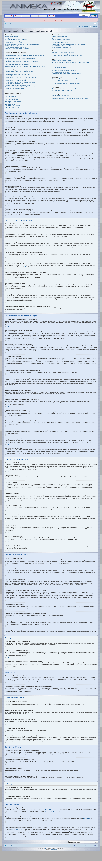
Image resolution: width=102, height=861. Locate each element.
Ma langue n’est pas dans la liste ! (13, 60)
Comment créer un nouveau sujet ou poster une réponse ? (19, 71)
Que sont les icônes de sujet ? (12, 107)
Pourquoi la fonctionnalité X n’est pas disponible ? (64, 97)
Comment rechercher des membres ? (61, 72)
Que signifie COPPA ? (10, 38)
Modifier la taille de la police (95, 23)
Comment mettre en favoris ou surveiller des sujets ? (64, 80)
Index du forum (11, 23)
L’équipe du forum (52, 845)
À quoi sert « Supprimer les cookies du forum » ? (17, 48)
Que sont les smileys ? (10, 98)
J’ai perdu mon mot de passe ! (12, 45)
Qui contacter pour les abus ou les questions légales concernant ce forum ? (70, 98)
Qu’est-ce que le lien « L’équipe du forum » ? (62, 47)
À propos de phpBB (49, 811)
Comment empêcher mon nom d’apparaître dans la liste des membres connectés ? (25, 55)
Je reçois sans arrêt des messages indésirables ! (64, 54)
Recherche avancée (92, 16)
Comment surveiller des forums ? (60, 82)
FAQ (80, 26)
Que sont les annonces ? (11, 102)
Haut (8, 123)
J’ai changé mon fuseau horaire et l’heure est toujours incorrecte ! (21, 58)
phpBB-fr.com (54, 849)
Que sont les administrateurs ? (59, 36)
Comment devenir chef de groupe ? (60, 42)
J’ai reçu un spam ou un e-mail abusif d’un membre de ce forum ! (67, 55)
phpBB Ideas (86, 818)
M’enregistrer (86, 26)
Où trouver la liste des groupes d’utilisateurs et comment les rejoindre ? (69, 41)
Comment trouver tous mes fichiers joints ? (62, 90)
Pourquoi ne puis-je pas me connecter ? (14, 42)
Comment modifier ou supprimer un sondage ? (16, 79)
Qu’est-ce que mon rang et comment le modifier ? (17, 64)
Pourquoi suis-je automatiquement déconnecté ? (16, 47)
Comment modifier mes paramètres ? (14, 54)
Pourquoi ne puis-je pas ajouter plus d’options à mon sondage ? (20, 77)
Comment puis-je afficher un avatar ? (14, 63)
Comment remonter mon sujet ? (12, 89)
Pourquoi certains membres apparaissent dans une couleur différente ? (69, 44)
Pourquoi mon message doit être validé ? (15, 88)
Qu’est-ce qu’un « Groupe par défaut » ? (61, 45)
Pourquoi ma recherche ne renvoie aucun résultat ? (64, 69)
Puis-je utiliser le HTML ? (11, 96)
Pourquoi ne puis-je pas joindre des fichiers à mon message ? (20, 82)
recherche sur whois (16, 829)
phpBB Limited (49, 809)
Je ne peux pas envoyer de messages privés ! (63, 52)
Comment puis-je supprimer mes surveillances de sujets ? (66, 83)
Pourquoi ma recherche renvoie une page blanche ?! (64, 70)
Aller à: (66, 842)
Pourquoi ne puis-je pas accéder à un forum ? (16, 80)
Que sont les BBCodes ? (11, 95)
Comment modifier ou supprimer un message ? (16, 73)
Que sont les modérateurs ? (58, 38)
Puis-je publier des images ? (12, 99)
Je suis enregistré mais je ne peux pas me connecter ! (18, 41)
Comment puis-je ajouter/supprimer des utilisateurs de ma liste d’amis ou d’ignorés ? (72, 62)
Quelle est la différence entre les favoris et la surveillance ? (66, 78)
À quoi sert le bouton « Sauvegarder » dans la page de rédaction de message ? (24, 86)
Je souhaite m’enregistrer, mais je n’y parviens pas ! (17, 39)
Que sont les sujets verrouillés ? (13, 105)
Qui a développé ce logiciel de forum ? (61, 95)
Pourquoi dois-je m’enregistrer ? (13, 36)
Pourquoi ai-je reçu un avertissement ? (14, 83)
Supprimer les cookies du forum (65, 845)
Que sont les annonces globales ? (13, 101)
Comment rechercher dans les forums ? (61, 67)
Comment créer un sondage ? (12, 76)
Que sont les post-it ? (10, 104)
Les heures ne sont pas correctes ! (13, 57)
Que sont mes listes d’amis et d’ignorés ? (62, 60)
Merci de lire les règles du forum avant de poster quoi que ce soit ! (51, 20)
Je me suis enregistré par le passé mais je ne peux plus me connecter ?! (22, 44)
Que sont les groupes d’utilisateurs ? (61, 39)
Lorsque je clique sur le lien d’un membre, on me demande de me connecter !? (25, 66)
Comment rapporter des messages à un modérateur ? (18, 85)
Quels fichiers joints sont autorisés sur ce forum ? (64, 88)
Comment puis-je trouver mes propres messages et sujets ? (66, 73)
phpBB (26, 266)
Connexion (94, 26)
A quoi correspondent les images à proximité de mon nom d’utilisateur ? (22, 61)
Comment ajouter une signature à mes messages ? (17, 74)
